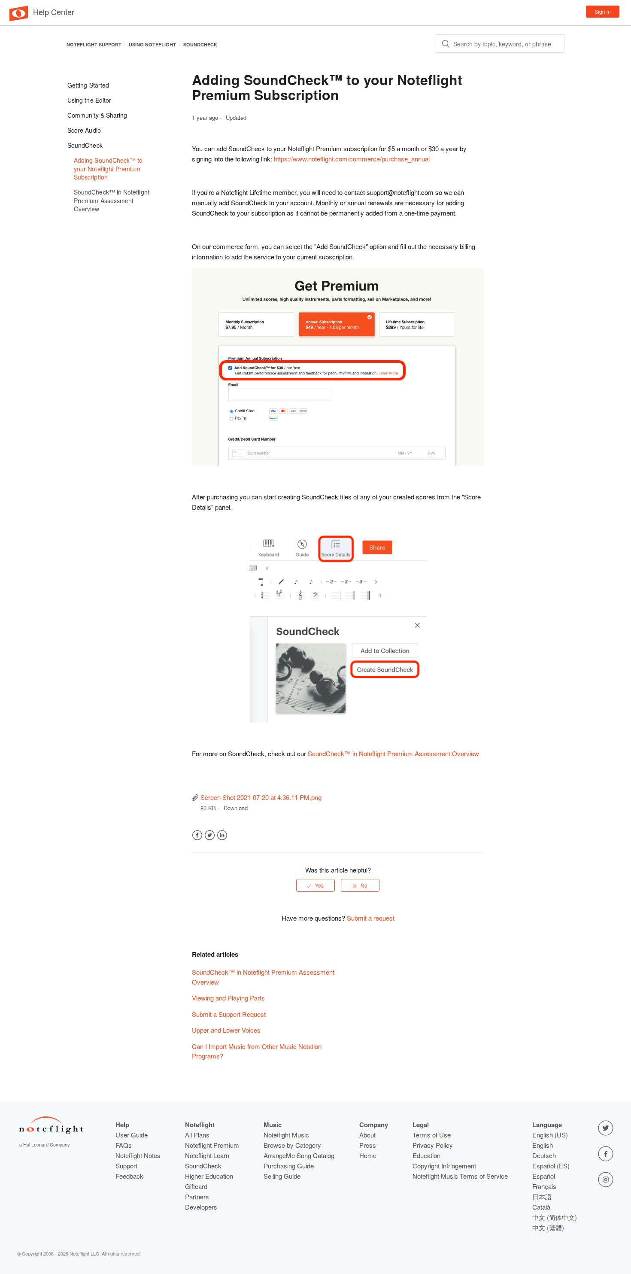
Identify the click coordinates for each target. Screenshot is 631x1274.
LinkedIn (222, 835)
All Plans (197, 1134)
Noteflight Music (286, 1134)
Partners (197, 1196)
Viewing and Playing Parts (228, 997)
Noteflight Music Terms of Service (460, 1175)
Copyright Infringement (444, 1165)
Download (236, 808)
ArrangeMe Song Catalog (299, 1155)
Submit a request (370, 917)
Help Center (53, 11)
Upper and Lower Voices (226, 1029)
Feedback (129, 1175)
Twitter (209, 835)
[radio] (315, 885)
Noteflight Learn (207, 1155)
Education (426, 1155)
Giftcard (196, 1186)
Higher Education (209, 1175)
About (367, 1134)
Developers (201, 1206)
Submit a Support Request (229, 1014)
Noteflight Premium (212, 1144)
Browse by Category (292, 1144)
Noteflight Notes (138, 1155)
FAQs (123, 1144)
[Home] (18, 18)
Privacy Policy (433, 1144)
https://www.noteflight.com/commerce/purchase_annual (352, 158)
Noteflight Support (94, 44)
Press (367, 1144)
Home (367, 1155)
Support (126, 1165)
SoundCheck (200, 44)
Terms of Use (432, 1134)
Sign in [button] (603, 11)
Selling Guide (282, 1175)
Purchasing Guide (289, 1165)
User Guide (131, 1134)
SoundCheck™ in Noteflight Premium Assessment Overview (393, 753)
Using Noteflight (152, 44)
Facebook (197, 835)
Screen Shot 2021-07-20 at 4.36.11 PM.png (261, 797)
